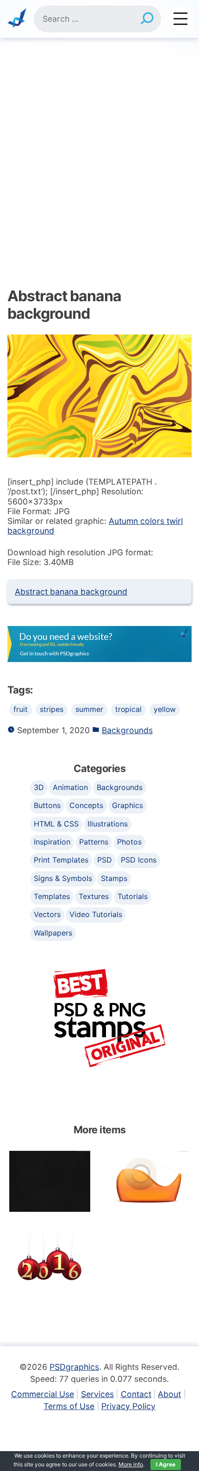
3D (39, 787)
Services (97, 1394)
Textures (94, 896)
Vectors (47, 914)
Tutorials (133, 896)
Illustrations (107, 823)
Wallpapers (53, 932)
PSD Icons (138, 859)
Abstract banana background (71, 591)
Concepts (86, 805)
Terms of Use (69, 1406)
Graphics (127, 805)
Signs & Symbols (63, 878)
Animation (70, 787)
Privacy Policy (128, 1406)
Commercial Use (42, 1394)
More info (130, 1464)
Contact (136, 1394)
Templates (52, 896)
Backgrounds (127, 730)
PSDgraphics (74, 1367)
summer (89, 709)
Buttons (47, 805)
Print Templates (61, 859)
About (169, 1394)
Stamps (114, 878)
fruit (20, 709)
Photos (129, 841)
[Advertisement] (99, 142)
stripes (51, 709)
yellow (165, 709)
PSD (104, 859)
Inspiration (52, 841)
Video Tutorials (95, 914)
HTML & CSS (56, 823)
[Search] (147, 19)
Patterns (93, 841)
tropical (128, 709)
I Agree (165, 1464)
